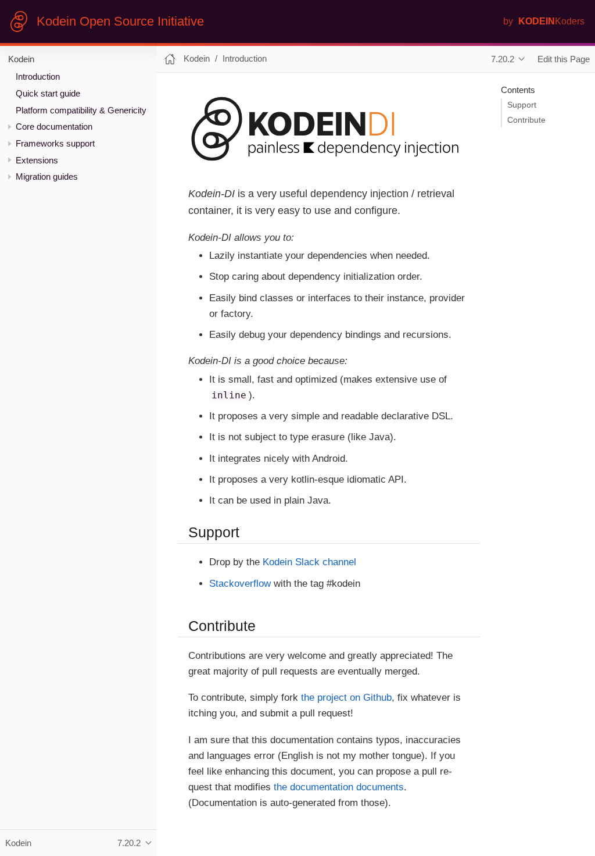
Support (521, 105)
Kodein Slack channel (309, 562)
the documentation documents (339, 787)
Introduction (38, 76)
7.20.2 (502, 59)
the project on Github (346, 697)
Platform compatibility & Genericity (81, 110)
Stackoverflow (240, 583)
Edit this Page (563, 59)
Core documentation (54, 126)
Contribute (526, 120)
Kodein (21, 59)
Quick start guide (48, 93)
